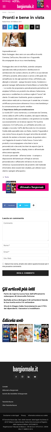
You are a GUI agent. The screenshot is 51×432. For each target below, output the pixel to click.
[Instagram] (22, 377)
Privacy (23, 415)
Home (4, 12)
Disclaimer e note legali (11, 415)
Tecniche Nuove (7, 402)
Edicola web (12, 320)
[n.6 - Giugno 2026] (25, 333)
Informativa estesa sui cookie (38, 415)
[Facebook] (16, 377)
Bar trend (12, 12)
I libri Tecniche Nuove (9, 405)
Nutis (7, 177)
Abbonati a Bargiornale (32, 187)
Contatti (5, 387)
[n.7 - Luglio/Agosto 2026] (11, 187)
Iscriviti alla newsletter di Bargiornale (14, 394)
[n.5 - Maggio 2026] (41, 333)
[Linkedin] (28, 377)
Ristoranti (6, 1)
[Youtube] (35, 377)
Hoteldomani (16, 1)
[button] (47, 7)
